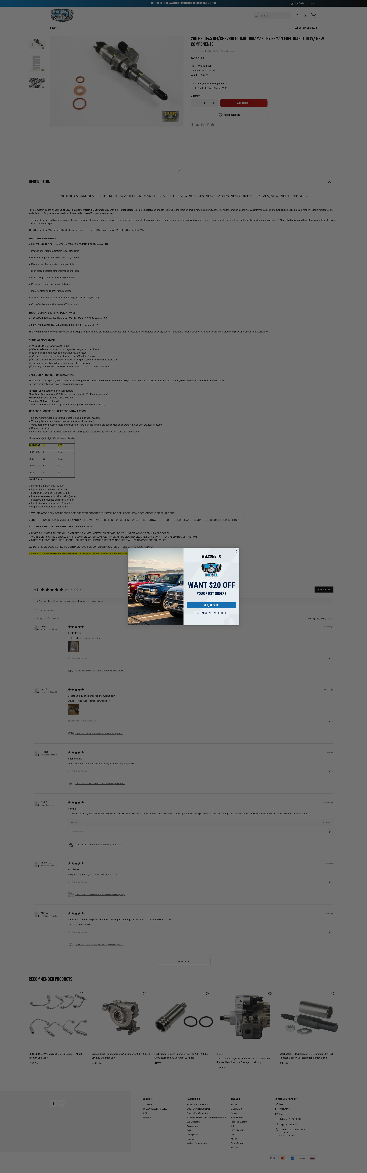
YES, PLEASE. (211, 605)
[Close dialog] (236, 550)
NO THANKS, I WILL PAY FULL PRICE (211, 613)
